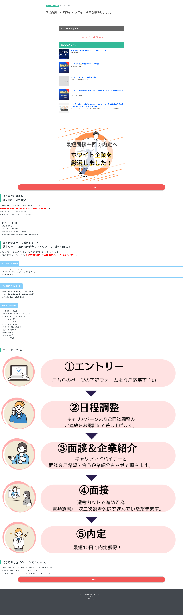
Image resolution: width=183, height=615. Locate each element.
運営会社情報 (91, 596)
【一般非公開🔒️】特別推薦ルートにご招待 (85, 64)
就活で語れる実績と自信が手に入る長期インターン (88, 50)
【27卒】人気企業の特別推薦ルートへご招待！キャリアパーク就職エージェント (97, 92)
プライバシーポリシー (91, 599)
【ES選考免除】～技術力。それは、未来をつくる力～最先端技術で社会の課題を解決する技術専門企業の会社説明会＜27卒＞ (97, 105)
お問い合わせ (91, 598)
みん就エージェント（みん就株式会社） (84, 77)
